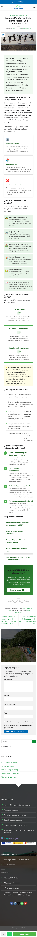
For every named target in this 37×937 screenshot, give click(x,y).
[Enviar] (34, 741)
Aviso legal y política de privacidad (16, 860)
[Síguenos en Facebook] (11, 903)
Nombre (7, 695)
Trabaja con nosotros (11, 810)
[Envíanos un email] (18, 903)
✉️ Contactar (24, 934)
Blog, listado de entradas (13, 820)
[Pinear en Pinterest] (23, 601)
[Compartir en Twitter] (16, 601)
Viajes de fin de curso (9, 777)
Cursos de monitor (20, 15)
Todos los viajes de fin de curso (15, 815)
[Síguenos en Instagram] (15, 903)
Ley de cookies (9, 865)
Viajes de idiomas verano (10, 773)
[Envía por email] (20, 601)
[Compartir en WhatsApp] (9, 601)
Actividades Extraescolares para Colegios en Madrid (19, 831)
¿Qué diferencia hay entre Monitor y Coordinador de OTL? (18, 558)
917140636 (14, 878)
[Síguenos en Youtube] (25, 903)
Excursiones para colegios (10, 770)
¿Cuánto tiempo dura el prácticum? (14, 532)
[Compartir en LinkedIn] (27, 601)
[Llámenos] (22, 903)
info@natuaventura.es (11, 888)
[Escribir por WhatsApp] (9, 934)
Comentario (8, 679)
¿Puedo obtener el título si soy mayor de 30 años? (16, 541)
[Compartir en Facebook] (13, 601)
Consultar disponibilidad (18, 590)
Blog (12, 15)
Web (5, 713)
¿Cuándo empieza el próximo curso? (16, 549)
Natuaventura (27, 28)
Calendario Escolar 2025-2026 (15, 825)
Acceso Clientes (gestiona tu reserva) (17, 805)
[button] (2, 7)
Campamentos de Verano (10, 762)
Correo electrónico (10, 704)
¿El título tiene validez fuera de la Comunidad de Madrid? (17, 524)
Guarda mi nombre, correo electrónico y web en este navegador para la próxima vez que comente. (18, 724)
